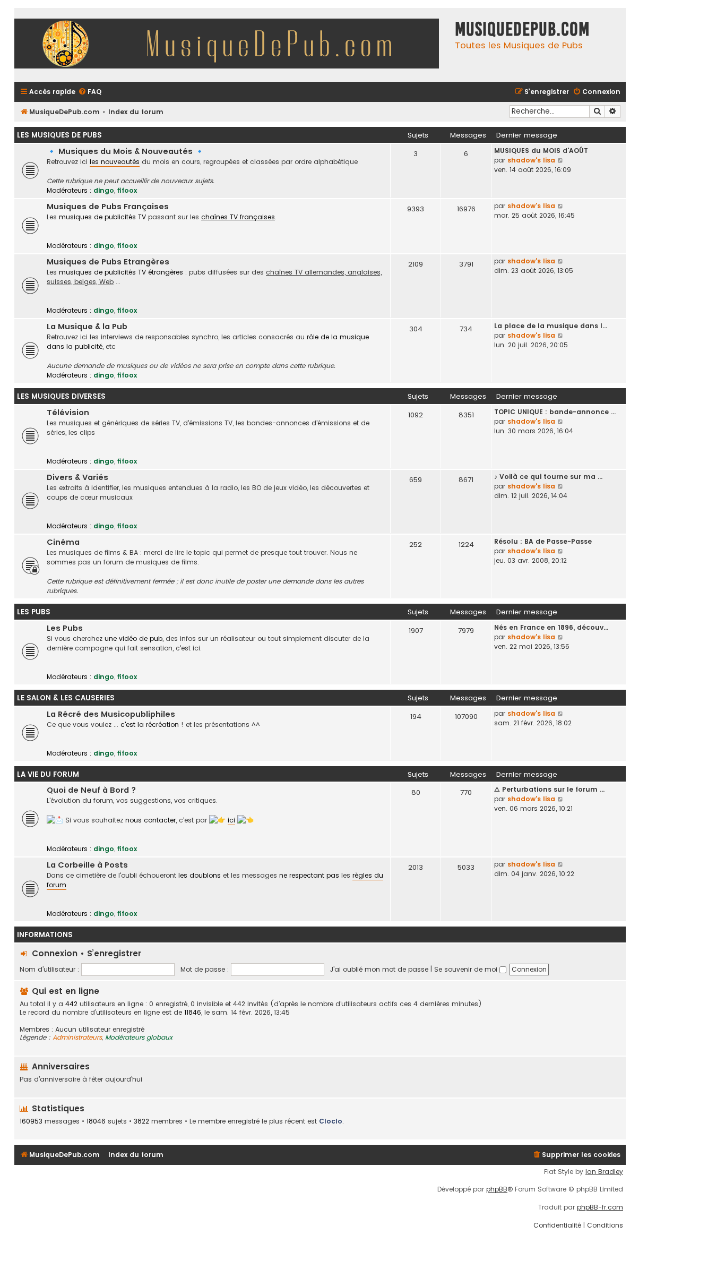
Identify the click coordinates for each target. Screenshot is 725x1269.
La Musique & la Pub (87, 326)
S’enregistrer (114, 953)
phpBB (496, 1189)
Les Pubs (33, 612)
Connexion (54, 953)
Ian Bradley (604, 1172)
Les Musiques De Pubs (59, 135)
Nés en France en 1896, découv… (551, 627)
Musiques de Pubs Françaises (108, 206)
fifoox (127, 190)
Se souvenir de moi (466, 969)
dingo (103, 190)
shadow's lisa (531, 160)
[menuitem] (89, 92)
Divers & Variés (77, 477)
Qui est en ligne (65, 991)
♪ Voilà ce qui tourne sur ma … (548, 476)
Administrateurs (77, 1037)
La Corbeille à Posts (87, 865)
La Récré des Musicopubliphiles (111, 714)
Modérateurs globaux (138, 1037)
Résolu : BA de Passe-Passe (543, 541)
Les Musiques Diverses (61, 396)
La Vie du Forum (48, 774)
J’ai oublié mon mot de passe (379, 969)
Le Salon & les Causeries (66, 698)
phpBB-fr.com (600, 1207)
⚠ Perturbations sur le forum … (549, 789)
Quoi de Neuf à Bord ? (91, 790)
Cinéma (63, 542)
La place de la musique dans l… (550, 325)
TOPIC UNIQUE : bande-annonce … (555, 411)
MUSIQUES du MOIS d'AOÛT (541, 150)
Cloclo (330, 1121)
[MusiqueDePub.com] (232, 45)
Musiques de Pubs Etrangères (108, 261)
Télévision (68, 412)
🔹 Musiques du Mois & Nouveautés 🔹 (125, 151)
